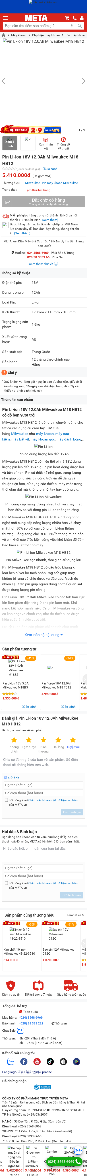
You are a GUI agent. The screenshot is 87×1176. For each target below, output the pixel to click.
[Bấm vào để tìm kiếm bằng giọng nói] (71, 26)
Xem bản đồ (57, 1121)
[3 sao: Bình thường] (43, 740)
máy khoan (45, 434)
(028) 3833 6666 (29, 1136)
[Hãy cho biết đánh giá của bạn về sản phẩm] (43, 764)
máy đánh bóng (68, 439)
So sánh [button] (31, 706)
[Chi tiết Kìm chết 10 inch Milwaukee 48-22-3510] (21, 934)
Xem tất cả (74, 915)
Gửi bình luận (71, 895)
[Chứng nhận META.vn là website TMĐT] (42, 1089)
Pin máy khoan (76, 35)
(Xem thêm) (50, 220)
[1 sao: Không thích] (14, 740)
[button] (81, 81)
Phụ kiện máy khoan (46, 35)
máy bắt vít (20, 439)
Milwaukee (32, 183)
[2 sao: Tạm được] (29, 740)
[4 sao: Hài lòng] (58, 740)
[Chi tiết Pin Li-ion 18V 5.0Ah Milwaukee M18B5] (19, 668)
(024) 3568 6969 (31, 1017)
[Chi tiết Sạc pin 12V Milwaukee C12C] (60, 934)
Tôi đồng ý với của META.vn (43, 802)
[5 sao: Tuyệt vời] (73, 740)
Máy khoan (19, 35)
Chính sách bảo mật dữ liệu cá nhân (53, 800)
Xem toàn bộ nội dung (42, 635)
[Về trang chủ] (36, 17)
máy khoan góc (43, 439)
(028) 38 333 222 (31, 1023)
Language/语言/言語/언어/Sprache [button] (27, 1072)
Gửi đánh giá (72, 812)
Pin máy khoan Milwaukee (60, 183)
